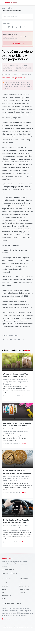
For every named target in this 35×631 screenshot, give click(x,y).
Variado (9, 8)
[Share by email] (24, 27)
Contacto (6, 573)
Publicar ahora (7, 619)
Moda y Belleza (6, 595)
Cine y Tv (4, 583)
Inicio (3, 8)
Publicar (14, 573)
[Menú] (3, 2)
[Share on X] (9, 27)
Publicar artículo (24, 589)
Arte (3, 592)
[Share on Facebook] (5, 27)
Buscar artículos (24, 586)
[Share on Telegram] (20, 27)
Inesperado (5, 586)
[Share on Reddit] (12, 27)
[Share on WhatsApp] (16, 27)
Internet (4, 589)
